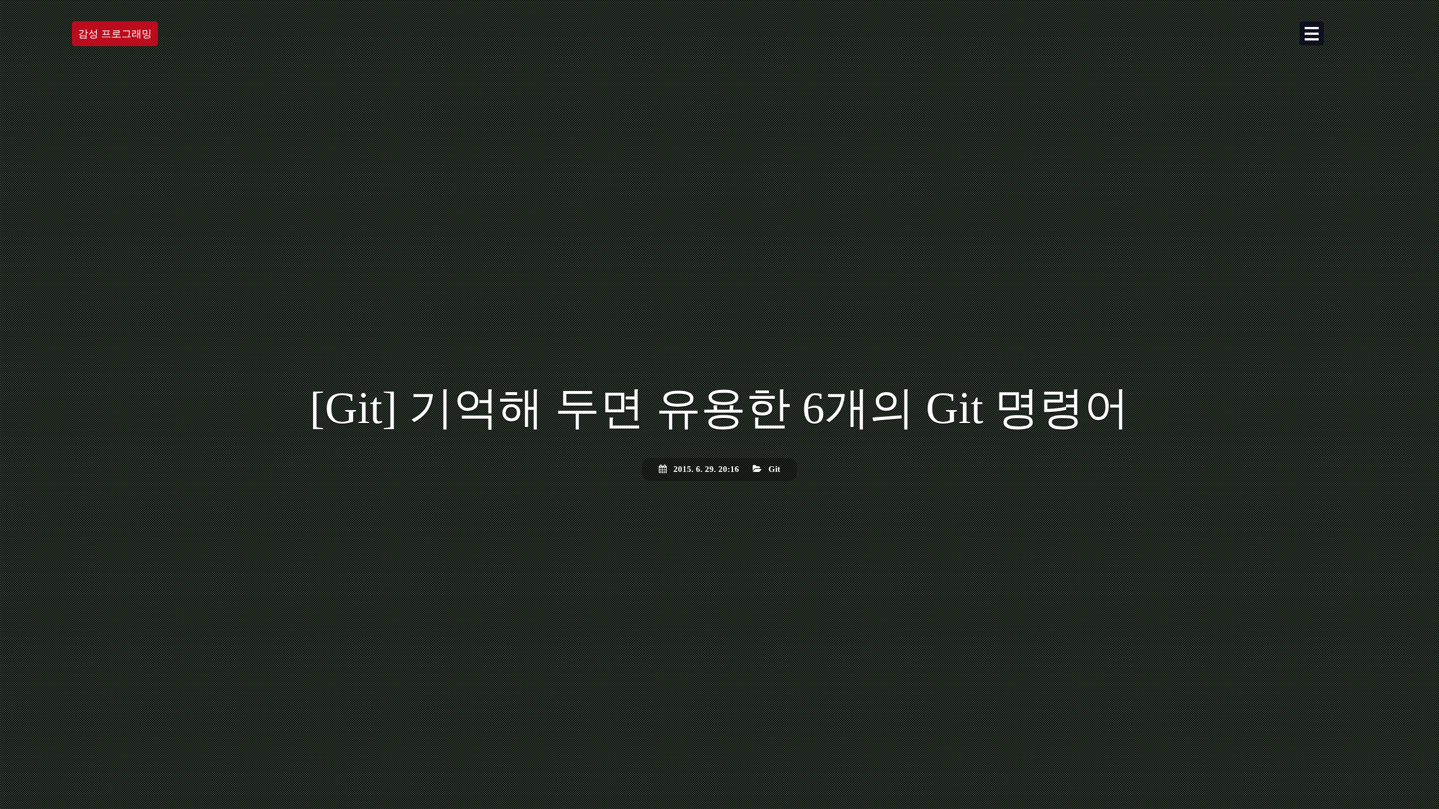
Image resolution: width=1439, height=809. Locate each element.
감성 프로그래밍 (115, 33)
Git (774, 469)
